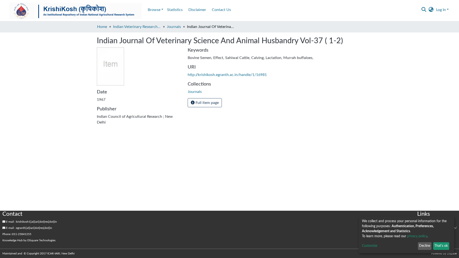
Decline (424, 245)
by (28, 240)
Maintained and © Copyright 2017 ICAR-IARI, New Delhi (38, 253)
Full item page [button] (207, 103)
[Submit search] (424, 10)
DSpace (452, 253)
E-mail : (10, 221)
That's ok (441, 245)
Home (102, 27)
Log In (441, 10)
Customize (369, 245)
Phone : (7, 234)
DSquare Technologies (41, 240)
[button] (431, 10)
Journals (174, 27)
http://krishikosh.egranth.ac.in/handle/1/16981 (227, 75)
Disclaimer (197, 10)
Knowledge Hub (12, 240)
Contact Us (221, 10)
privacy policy (417, 236)
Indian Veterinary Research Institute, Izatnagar (137, 27)
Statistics (175, 10)
